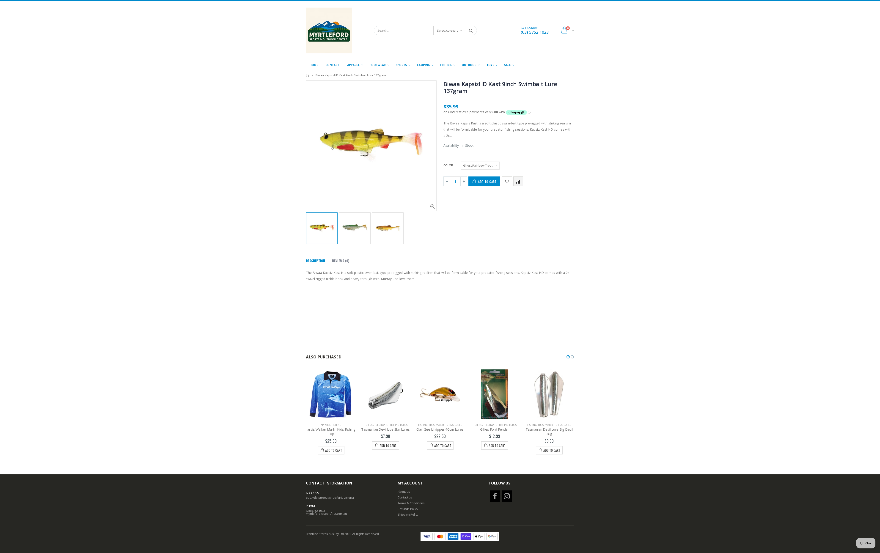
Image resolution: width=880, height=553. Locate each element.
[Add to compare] (518, 181)
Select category (447, 30)
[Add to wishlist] (507, 181)
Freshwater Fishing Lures (390, 424)
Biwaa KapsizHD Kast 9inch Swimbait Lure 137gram (500, 87)
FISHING (336, 424)
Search (471, 30)
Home (307, 75)
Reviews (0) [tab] (340, 260)
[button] (568, 357)
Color (448, 165)
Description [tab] (315, 260)
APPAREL (325, 424)
